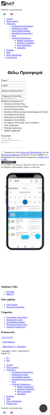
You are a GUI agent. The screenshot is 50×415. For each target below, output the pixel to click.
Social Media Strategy (21, 31)
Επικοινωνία (11, 57)
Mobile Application (25, 40)
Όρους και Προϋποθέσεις (31, 152)
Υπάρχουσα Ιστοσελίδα (11, 96)
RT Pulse (10, 292)
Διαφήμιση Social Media (14, 120)
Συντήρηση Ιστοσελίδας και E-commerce (21, 122)
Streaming (21, 48)
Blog (8, 52)
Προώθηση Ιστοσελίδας (14, 114)
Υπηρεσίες (11, 23)
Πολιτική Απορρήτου (10, 155)
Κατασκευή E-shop (20, 28)
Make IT (10, 294)
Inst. (8, 360)
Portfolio (10, 50)
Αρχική (9, 19)
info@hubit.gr (9, 342)
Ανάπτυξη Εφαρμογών (21, 38)
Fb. (7, 358)
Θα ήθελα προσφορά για (12, 101)
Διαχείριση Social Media (14, 117)
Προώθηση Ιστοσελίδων (22, 33)
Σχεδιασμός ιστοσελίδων (17, 317)
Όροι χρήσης (11, 304)
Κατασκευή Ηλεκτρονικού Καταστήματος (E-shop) (26, 112)
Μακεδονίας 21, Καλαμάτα (14, 346)
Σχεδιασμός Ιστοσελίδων (22, 26)
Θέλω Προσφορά (13, 55)
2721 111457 (7, 337)
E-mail (4, 85)
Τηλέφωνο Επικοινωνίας (12, 91)
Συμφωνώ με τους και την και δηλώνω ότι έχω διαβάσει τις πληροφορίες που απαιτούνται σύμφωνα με (25, 156)
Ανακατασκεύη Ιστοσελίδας (16, 106)
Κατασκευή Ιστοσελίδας (14, 104)
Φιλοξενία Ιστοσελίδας (14, 109)
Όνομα (5, 80)
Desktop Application (25, 43)
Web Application (24, 45)
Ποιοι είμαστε (12, 21)
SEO (14, 36)
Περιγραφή (6, 136)
